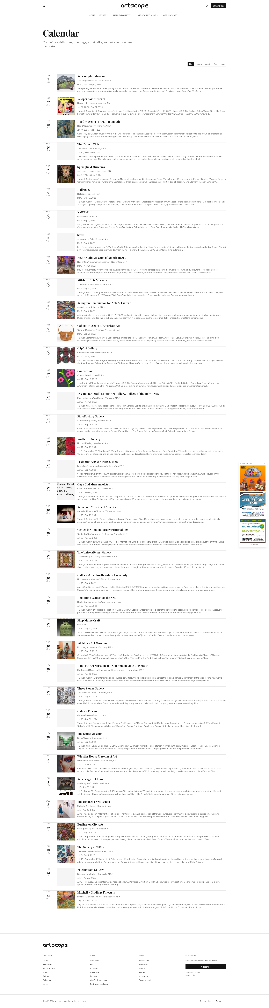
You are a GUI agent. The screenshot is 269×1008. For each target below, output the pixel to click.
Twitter (142, 968)
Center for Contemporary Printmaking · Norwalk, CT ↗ (102, 534)
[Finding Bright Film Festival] (252, 478)
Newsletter (144, 960)
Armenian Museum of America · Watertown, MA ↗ (99, 511)
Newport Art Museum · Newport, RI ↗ (94, 103)
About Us (94, 960)
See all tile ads (253, 544)
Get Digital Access (98, 980)
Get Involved (170, 15)
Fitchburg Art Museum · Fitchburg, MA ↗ (95, 647)
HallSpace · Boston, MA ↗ (88, 194)
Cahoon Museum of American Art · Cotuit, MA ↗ (98, 330)
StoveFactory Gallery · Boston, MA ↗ (94, 420)
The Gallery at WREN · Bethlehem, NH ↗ (95, 851)
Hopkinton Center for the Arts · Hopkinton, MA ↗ (99, 602)
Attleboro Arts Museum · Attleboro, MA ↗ (96, 284)
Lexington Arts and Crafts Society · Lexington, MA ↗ (100, 466)
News (45, 960)
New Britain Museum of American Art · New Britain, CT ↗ (102, 262)
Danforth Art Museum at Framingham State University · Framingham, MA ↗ (110, 670)
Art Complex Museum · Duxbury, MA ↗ (94, 80)
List (191, 64)
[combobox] (220, 1001)
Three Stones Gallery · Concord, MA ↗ (94, 692)
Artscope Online (146, 15)
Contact (94, 968)
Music (45, 972)
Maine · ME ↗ (82, 624)
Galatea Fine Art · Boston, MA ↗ (91, 715)
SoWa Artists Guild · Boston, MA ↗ (92, 239)
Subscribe (218, 6)
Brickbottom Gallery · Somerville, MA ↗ (95, 874)
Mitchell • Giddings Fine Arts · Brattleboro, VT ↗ (98, 896)
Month (199, 64)
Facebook (144, 964)
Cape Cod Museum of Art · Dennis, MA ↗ (95, 488)
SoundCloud (145, 980)
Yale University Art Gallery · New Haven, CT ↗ (97, 556)
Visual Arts (47, 964)
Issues (102, 15)
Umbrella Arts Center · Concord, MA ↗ (94, 806)
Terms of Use (205, 1001)
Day (215, 64)
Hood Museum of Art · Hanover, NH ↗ (94, 126)
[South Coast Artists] (252, 505)
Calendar (47, 980)
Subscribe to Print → (193, 972)
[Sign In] (207, 5)
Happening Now (122, 15)
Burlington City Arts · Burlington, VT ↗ (94, 828)
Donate (93, 976)
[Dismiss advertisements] (264, 463)
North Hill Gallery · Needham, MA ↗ (92, 443)
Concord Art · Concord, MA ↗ (90, 375)
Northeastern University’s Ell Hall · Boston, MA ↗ (98, 579)
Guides (46, 976)
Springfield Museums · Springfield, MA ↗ (95, 171)
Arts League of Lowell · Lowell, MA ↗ (93, 783)
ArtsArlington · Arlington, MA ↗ (91, 307)
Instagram (143, 976)
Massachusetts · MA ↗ (87, 216)
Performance (49, 968)
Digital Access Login (99, 984)
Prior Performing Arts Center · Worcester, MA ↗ (98, 398)
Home (92, 15)
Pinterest (143, 972)
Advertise (94, 972)
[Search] (44, 5)
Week (207, 64)
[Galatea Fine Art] (252, 531)
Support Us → (191, 975)
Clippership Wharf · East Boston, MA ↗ (94, 352)
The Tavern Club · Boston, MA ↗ (91, 148)
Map (223, 64)
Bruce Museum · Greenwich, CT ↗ (92, 738)
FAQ (92, 964)
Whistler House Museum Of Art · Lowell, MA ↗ (97, 760)
